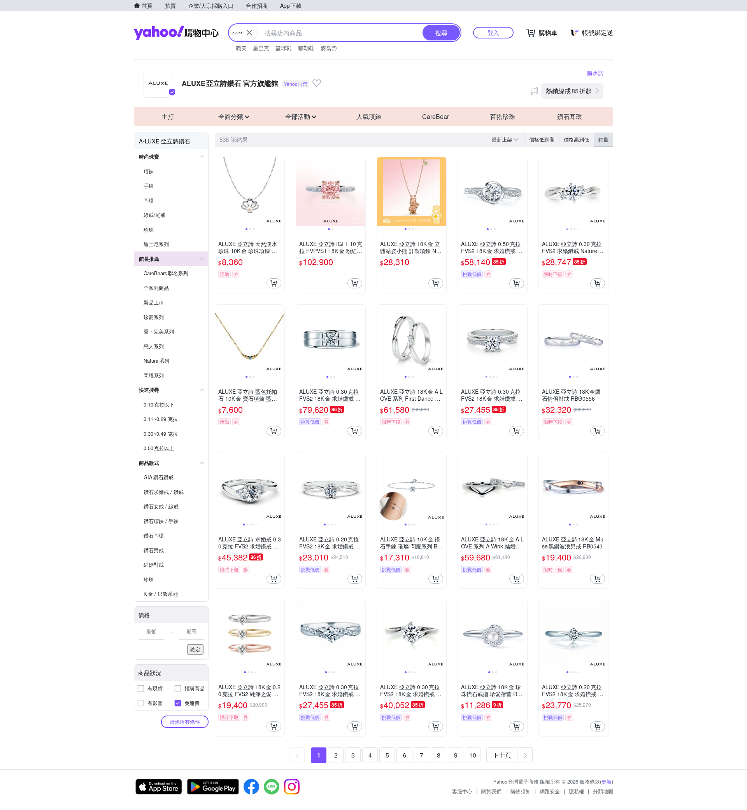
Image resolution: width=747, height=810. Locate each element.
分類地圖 (603, 791)
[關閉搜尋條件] (249, 32)
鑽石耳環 (569, 116)
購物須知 (520, 791)
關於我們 (491, 791)
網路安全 (550, 791)
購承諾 (595, 73)
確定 (195, 649)
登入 (493, 32)
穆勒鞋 (306, 48)
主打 (167, 116)
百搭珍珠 (502, 116)
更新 (606, 781)
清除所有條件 (185, 721)
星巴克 (261, 48)
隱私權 (576, 791)
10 (472, 755)
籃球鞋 (283, 48)
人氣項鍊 (368, 116)
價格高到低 (576, 139)
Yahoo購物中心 (176, 32)
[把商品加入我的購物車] (274, 283)
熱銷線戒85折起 (569, 90)
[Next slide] (279, 191)
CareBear (435, 116)
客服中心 (462, 791)
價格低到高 (541, 139)
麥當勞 (329, 48)
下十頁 (502, 755)
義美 (241, 48)
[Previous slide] (220, 191)
